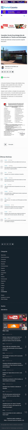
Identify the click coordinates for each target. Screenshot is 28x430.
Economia (3, 259)
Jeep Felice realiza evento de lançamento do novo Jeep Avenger (15, 187)
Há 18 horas (11, 165)
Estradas (6, 165)
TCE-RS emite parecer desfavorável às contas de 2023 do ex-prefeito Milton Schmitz (11, 396)
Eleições (3, 264)
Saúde (2, 290)
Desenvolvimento (7, 205)
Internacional (4, 279)
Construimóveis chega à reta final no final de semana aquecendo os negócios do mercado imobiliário (14, 207)
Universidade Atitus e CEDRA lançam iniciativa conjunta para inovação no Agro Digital (16, 194)
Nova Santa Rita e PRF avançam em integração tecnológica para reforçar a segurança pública (16, 168)
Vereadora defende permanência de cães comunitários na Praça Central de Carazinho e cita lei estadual (13, 365)
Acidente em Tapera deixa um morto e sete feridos (12, 373)
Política (2, 285)
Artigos (2, 295)
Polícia (6, 172)
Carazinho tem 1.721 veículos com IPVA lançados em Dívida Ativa (16, 200)
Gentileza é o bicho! (5, 297)
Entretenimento (4, 266)
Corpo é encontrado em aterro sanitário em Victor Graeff (12, 414)
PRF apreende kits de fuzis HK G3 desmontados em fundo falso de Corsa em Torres (15, 180)
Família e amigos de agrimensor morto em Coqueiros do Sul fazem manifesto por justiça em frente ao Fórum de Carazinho (12, 338)
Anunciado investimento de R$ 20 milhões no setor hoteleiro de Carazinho (13, 380)
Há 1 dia (9, 198)
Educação (11, 144)
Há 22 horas (10, 184)
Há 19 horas (10, 172)
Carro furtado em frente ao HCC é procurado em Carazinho (13, 356)
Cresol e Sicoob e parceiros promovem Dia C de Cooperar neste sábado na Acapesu (15, 221)
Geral (5, 184)
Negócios (3, 281)
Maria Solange (4, 299)
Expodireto (3, 273)
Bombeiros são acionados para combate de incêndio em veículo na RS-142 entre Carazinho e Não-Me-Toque (15, 214)
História (2, 277)
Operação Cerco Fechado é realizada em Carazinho (14, 174)
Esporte (6, 160)
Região (2, 288)
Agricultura (3, 255)
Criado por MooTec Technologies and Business (12, 428)
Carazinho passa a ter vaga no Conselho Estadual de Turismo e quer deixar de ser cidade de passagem (12, 405)
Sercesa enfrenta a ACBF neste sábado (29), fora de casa (15, 162)
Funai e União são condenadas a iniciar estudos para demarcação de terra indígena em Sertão (12, 348)
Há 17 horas (10, 160)
